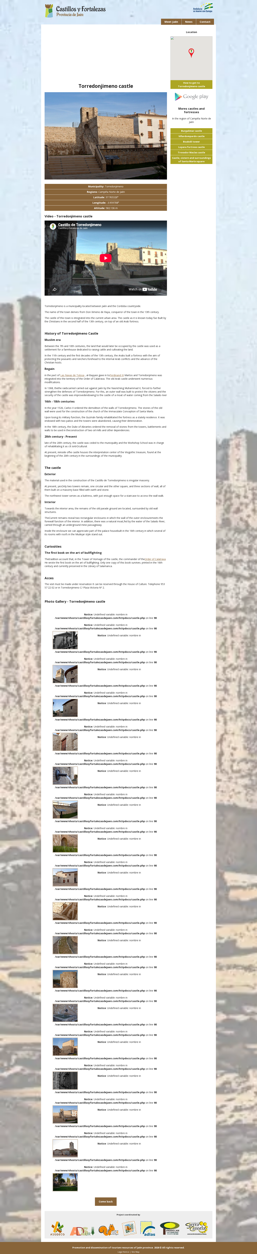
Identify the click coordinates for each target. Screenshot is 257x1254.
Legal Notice (123, 1252)
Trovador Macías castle (191, 152)
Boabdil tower (191, 141)
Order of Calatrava (155, 559)
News (188, 21)
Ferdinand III (117, 375)
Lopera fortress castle (191, 147)
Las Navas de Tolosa (72, 375)
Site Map (135, 1252)
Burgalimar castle (191, 130)
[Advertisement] (106, 55)
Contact (205, 21)
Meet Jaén (171, 21)
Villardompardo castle (192, 136)
